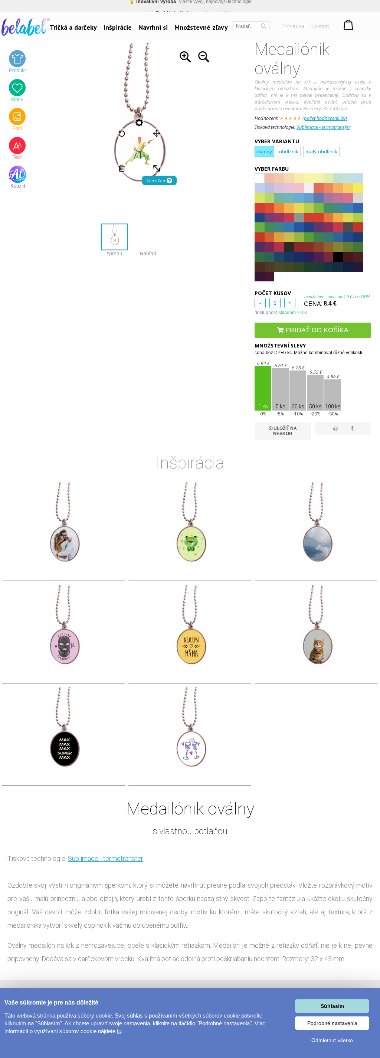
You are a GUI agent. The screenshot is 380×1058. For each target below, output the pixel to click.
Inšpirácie (118, 27)
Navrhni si (153, 27)
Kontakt (320, 26)
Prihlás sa (293, 26)
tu (119, 1031)
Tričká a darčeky (73, 27)
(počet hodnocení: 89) (324, 118)
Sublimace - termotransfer (323, 127)
